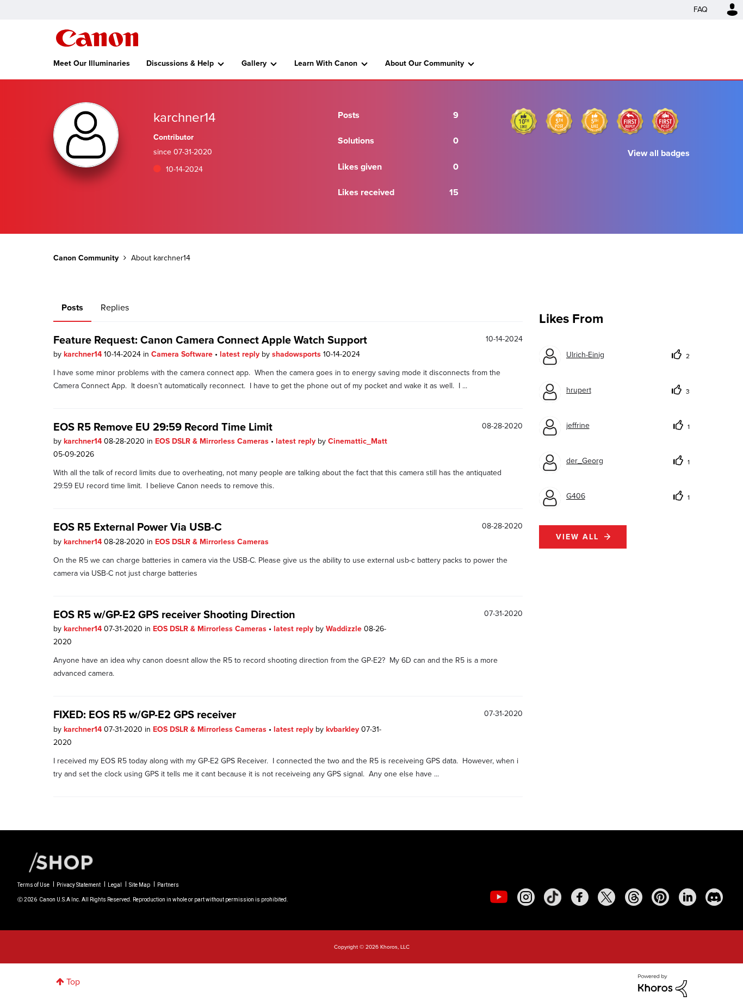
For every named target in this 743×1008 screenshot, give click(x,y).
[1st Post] (665, 121)
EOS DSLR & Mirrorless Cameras (213, 441)
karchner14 (84, 354)
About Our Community (424, 63)
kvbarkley (343, 729)
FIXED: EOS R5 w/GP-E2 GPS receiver (144, 714)
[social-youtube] (498, 897)
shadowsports (297, 354)
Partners (168, 885)
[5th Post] (559, 121)
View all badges (659, 153)
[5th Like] (594, 121)
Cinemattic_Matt (357, 441)
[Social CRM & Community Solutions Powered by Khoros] (662, 985)
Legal (115, 885)
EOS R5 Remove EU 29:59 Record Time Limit (163, 427)
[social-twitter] (606, 897)
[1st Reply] (629, 121)
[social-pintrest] (660, 897)
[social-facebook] (580, 897)
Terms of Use (33, 885)
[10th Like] (523, 121)
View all (577, 537)
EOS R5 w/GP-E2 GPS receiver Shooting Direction (174, 614)
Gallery (254, 63)
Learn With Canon (325, 63)
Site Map (139, 885)
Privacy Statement (79, 885)
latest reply (241, 354)
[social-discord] (714, 897)
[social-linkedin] (687, 897)
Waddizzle (345, 628)
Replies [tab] (115, 307)
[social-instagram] (526, 897)
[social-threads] (633, 897)
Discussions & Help (180, 63)
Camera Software (183, 354)
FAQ (701, 9)
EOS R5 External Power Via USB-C (137, 527)
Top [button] (73, 981)
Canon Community (97, 38)
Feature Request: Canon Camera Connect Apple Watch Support (210, 340)
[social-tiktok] (552, 897)
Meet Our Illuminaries (91, 63)
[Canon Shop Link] (55, 862)
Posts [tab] (72, 307)
